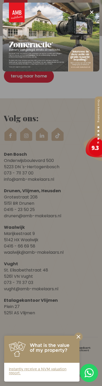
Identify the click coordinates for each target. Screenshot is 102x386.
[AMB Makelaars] (93, 128)
